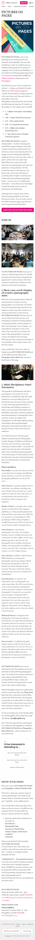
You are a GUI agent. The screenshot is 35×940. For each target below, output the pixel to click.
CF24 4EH (20, 913)
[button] (3, 6)
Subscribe (24, 3)
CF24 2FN (28, 895)
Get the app (27, 931)
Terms (24, 924)
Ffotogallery (6, 81)
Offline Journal (7, 78)
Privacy (18, 924)
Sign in (31, 3)
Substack (8, 936)
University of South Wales (12, 75)
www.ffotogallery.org (9, 915)
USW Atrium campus (18, 91)
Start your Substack (12, 931)
